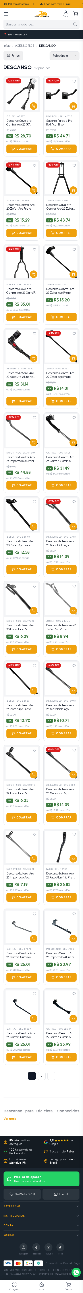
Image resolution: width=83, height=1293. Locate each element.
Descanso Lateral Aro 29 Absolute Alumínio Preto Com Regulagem (21, 375)
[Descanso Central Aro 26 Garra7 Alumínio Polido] (22, 927)
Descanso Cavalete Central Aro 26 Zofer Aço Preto (59, 207)
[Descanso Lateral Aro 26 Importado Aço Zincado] (22, 847)
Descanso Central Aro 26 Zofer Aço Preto (60, 291)
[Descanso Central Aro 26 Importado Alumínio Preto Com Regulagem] (61, 927)
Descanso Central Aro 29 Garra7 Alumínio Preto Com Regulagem (61, 1035)
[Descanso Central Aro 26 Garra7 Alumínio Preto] (22, 1007)
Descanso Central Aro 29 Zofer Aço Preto (60, 375)
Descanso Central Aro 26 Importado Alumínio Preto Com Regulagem (61, 955)
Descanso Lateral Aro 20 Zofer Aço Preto (20, 543)
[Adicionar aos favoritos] (34, 81)
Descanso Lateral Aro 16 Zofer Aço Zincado (61, 627)
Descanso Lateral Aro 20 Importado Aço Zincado (20, 627)
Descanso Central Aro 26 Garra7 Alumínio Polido (20, 955)
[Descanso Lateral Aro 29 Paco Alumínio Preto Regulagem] (61, 847)
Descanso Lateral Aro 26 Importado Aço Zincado (20, 875)
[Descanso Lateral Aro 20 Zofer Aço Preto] (22, 515)
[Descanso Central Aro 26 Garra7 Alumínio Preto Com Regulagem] (61, 430)
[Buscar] (75, 24)
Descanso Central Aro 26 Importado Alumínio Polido (20, 459)
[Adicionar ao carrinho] (33, 106)
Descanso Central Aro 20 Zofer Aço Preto (20, 206)
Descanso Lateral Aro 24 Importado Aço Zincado (20, 791)
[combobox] (37, 24)
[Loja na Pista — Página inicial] (42, 14)
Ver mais (10, 1119)
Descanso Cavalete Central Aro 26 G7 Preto (19, 123)
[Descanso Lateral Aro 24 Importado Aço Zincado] (22, 763)
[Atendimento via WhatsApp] (76, 1272)
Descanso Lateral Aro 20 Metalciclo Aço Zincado (60, 543)
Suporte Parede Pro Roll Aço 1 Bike (59, 122)
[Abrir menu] (6, 14)
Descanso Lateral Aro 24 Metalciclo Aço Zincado (60, 707)
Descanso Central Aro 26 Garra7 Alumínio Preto (20, 1035)
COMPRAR (24, 149)
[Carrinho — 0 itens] (75, 14)
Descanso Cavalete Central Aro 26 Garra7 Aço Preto (20, 291)
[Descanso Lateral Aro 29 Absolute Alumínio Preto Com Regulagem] (22, 346)
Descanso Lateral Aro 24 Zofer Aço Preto (20, 707)
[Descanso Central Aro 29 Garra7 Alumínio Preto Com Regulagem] (61, 1007)
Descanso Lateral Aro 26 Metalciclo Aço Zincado (60, 791)
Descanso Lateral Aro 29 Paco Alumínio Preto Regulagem (60, 875)
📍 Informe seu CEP (15, 34)
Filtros (15, 56)
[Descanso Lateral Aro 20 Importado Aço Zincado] (22, 599)
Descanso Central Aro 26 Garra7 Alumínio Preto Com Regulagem (61, 459)
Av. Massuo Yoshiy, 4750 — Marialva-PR (31, 1273)
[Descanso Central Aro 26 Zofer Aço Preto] (61, 262)
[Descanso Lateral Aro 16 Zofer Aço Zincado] (61, 599)
